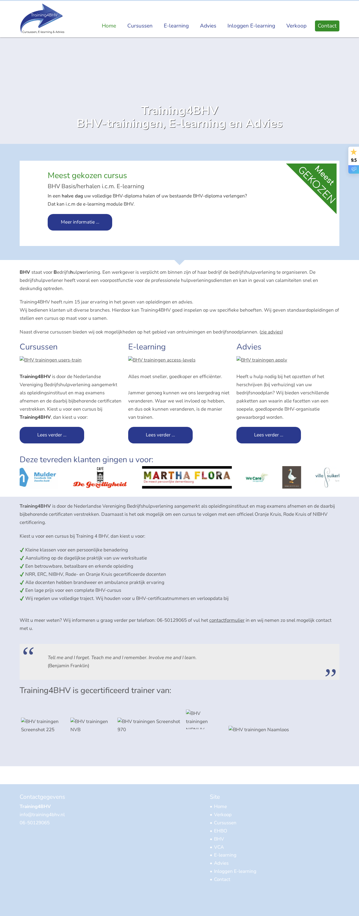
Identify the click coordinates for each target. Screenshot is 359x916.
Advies (208, 25)
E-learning (176, 25)
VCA (219, 847)
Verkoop (296, 25)
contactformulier (227, 620)
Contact (327, 25)
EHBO (220, 831)
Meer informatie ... (80, 222)
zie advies (271, 332)
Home (109, 25)
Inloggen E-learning (251, 25)
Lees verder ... (51, 435)
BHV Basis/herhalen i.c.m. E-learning (97, 186)
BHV (219, 839)
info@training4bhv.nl (42, 814)
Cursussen (140, 25)
